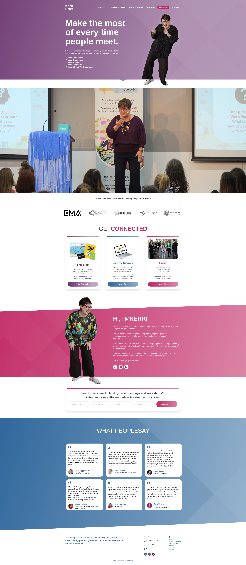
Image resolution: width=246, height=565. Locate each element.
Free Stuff (171, 557)
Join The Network (173, 553)
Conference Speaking (175, 551)
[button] (184, 205)
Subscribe (164, 414)
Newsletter (172, 555)
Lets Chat (171, 559)
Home (170, 549)
